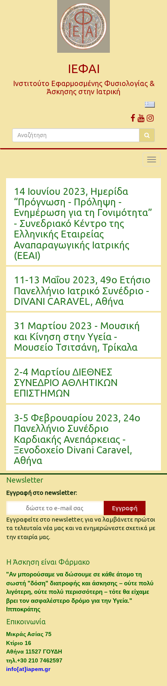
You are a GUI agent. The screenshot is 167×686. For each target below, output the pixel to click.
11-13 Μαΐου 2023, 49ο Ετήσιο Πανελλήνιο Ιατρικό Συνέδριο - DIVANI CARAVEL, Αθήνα (82, 290)
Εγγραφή (124, 508)
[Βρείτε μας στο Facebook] (133, 118)
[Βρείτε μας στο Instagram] (150, 118)
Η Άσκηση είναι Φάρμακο (48, 562)
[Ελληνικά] (150, 104)
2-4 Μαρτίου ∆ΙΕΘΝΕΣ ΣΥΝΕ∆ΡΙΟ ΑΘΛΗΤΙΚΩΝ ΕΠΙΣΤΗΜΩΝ (66, 383)
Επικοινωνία (26, 621)
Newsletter (24, 480)
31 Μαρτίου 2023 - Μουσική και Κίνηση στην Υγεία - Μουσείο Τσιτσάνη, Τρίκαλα (77, 336)
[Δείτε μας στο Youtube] (140, 118)
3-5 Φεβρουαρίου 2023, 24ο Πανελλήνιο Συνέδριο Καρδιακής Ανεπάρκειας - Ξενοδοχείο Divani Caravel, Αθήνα (77, 439)
